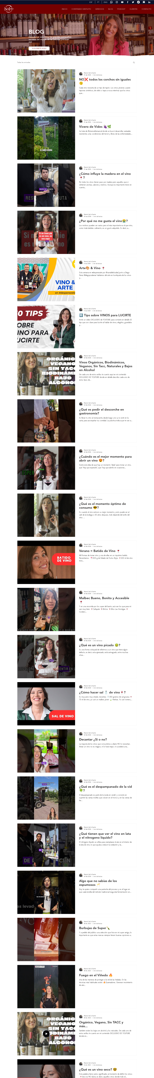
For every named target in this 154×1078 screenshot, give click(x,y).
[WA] (111, 2)
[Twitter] (133, 2)
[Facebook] (127, 2)
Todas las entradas (23, 62)
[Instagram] (116, 2)
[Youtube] (122, 2)
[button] (91, 2)
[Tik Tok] (138, 2)
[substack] (144, 2)
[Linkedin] (149, 2)
